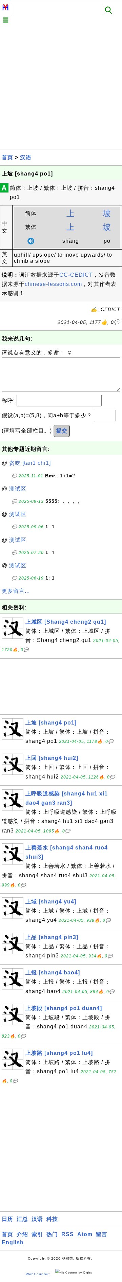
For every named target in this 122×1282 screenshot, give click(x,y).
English (13, 1242)
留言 (101, 1234)
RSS (67, 1234)
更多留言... (16, 591)
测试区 (17, 489)
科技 (52, 1219)
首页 (7, 157)
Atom (85, 1234)
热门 (52, 1234)
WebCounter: (38, 1274)
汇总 (22, 1219)
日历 (7, 1219)
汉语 (26, 157)
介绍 (22, 1234)
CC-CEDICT (76, 275)
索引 (37, 1234)
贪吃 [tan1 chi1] (30, 463)
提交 (61, 431)
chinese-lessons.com (53, 284)
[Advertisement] (61, 88)
